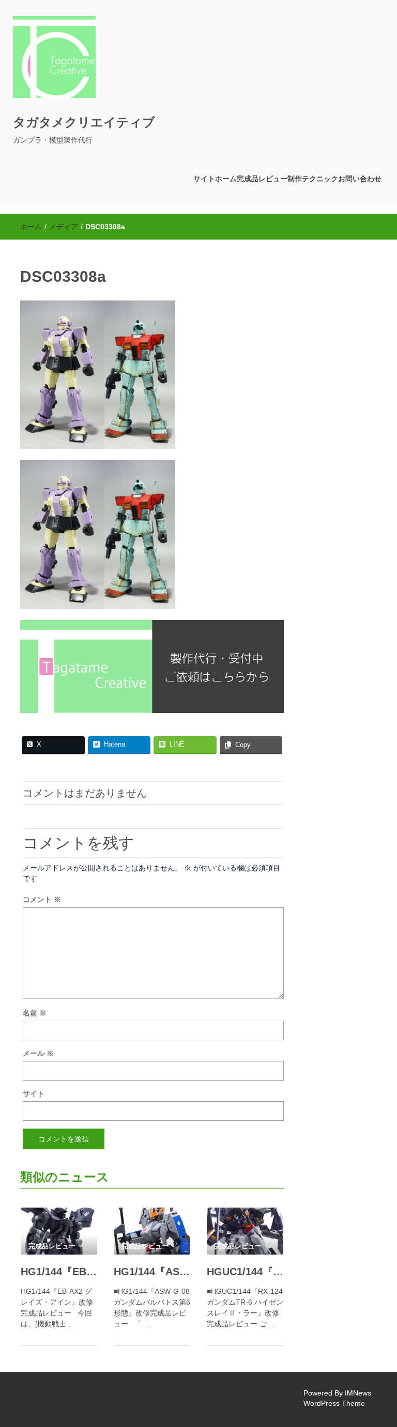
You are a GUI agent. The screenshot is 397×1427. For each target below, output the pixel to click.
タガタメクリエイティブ (84, 122)
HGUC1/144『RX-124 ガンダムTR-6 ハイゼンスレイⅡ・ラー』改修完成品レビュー (245, 1271)
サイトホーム (215, 179)
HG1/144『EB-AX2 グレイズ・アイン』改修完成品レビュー (59, 1271)
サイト (33, 1093)
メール (38, 1053)
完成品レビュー (262, 179)
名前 (35, 1013)
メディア (63, 227)
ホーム (31, 227)
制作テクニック (312, 179)
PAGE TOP (378, 1375)
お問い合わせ (359, 179)
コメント (42, 899)
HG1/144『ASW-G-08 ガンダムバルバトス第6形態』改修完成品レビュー (152, 1271)
